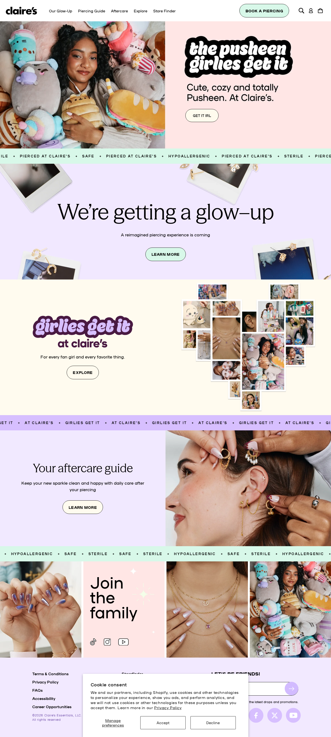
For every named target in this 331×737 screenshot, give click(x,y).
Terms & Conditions (50, 673)
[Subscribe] (291, 688)
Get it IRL (202, 115)
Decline (213, 722)
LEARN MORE (165, 254)
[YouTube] (123, 641)
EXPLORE (83, 372)
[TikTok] (93, 641)
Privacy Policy (167, 707)
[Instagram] (107, 641)
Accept (163, 722)
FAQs (37, 690)
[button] (301, 11)
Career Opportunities (51, 706)
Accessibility (43, 698)
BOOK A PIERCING (264, 10)
